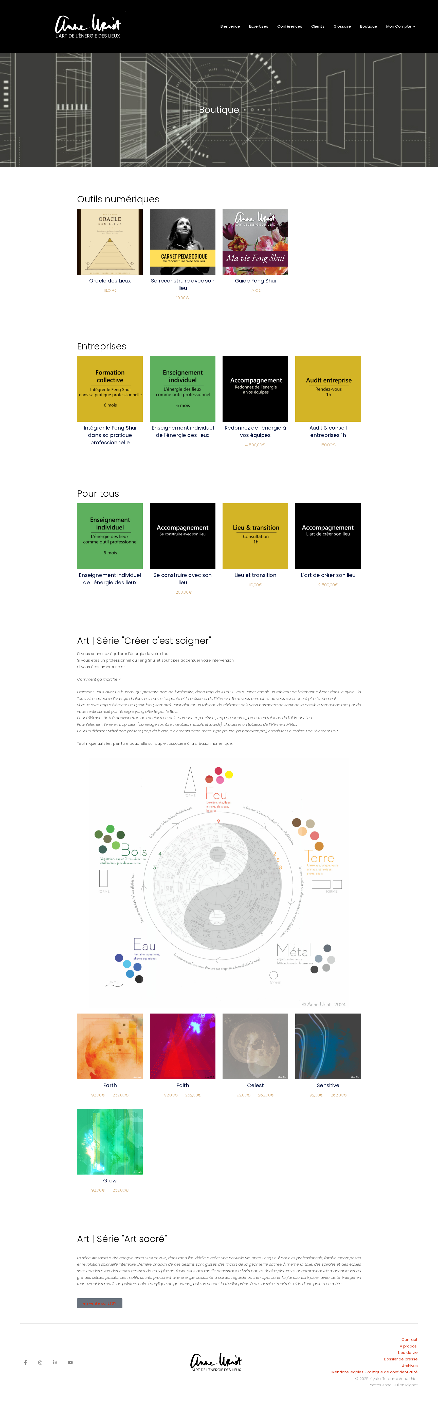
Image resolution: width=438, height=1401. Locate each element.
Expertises (258, 26)
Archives (410, 1365)
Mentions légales (347, 1372)
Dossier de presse (401, 1359)
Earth (110, 1085)
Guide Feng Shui (255, 280)
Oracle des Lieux (110, 280)
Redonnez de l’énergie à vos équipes (255, 431)
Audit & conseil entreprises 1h (328, 431)
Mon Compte (398, 26)
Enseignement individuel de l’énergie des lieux (183, 431)
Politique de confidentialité (392, 1372)
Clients (317, 26)
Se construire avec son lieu (183, 579)
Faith (182, 1085)
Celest (255, 1085)
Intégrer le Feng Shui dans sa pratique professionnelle (110, 435)
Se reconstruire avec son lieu (182, 284)
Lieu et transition (255, 575)
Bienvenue (230, 26)
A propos (409, 1346)
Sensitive (328, 1085)
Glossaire (342, 26)
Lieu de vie (408, 1352)
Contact (410, 1339)
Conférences (289, 26)
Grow (110, 1180)
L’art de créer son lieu (328, 575)
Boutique (368, 26)
